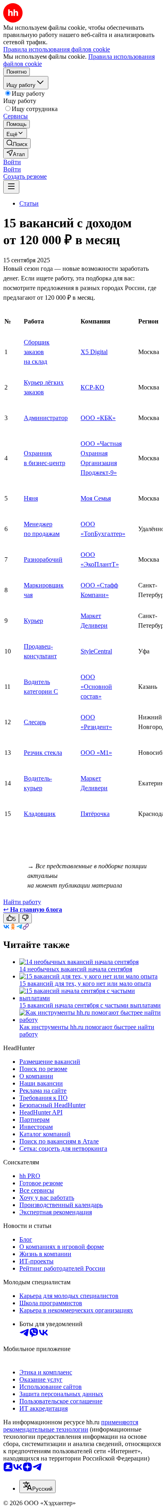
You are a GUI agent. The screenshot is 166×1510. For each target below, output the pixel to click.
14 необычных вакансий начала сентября (75, 969)
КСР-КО (92, 387)
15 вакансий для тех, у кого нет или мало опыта (85, 983)
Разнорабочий (43, 559)
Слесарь (35, 722)
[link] (17, 143)
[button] (12, 162)
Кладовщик (40, 813)
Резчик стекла (43, 752)
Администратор (46, 417)
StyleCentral (96, 651)
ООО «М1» (96, 752)
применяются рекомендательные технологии (70, 1426)
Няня (31, 498)
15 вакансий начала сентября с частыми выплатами (90, 1005)
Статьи (29, 203)
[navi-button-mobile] (11, 187)
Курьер (33, 620)
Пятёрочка (95, 813)
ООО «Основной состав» (96, 687)
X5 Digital (94, 351)
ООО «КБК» (98, 417)
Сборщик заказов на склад (37, 352)
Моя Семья (96, 498)
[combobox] (37, 1486)
